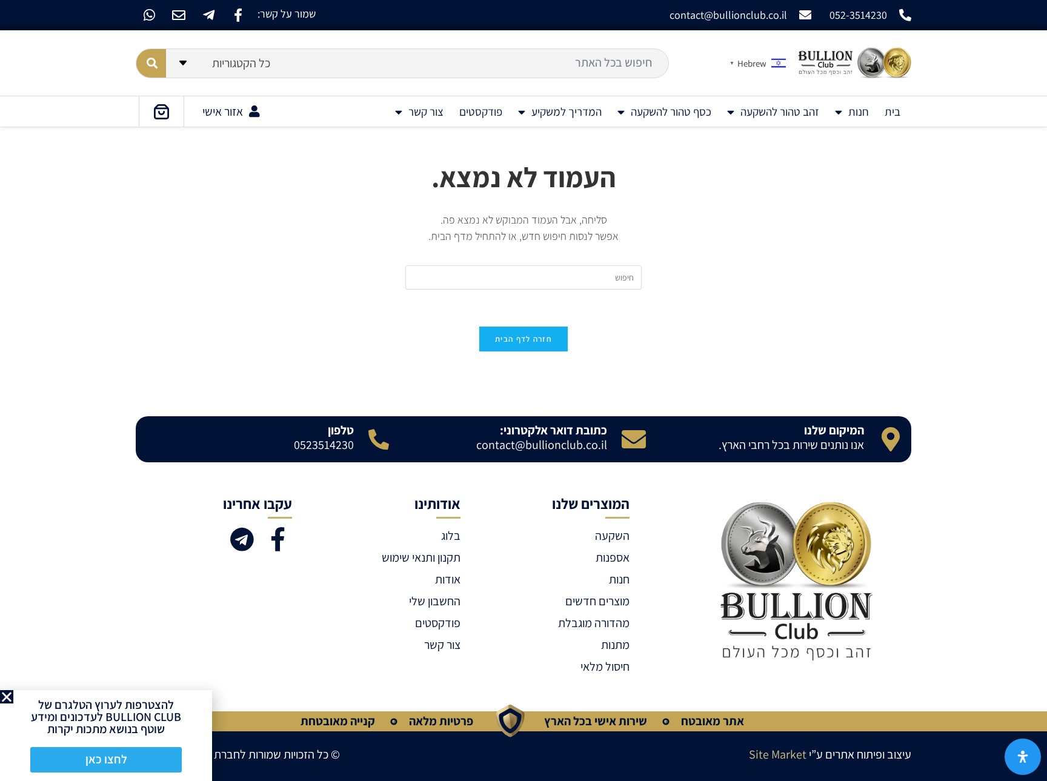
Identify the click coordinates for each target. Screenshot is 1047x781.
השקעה (612, 535)
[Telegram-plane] (208, 15)
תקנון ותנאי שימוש (421, 557)
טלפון (341, 430)
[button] (6, 696)
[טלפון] (378, 439)
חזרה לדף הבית (523, 339)
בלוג (450, 535)
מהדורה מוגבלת (593, 623)
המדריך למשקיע (566, 111)
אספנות (612, 557)
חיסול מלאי (604, 666)
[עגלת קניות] (161, 111)
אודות (447, 579)
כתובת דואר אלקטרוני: (553, 430)
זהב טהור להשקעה (779, 111)
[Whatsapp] (149, 15)
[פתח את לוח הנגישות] (1023, 757)
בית (892, 111)
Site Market (777, 754)
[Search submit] (151, 63)
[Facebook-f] (238, 15)
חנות (858, 111)
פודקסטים (480, 111)
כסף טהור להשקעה (671, 111)
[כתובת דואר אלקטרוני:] (634, 439)
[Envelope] (178, 15)
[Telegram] (241, 539)
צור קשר (426, 111)
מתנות (615, 645)
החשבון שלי (434, 601)
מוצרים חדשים (597, 601)
